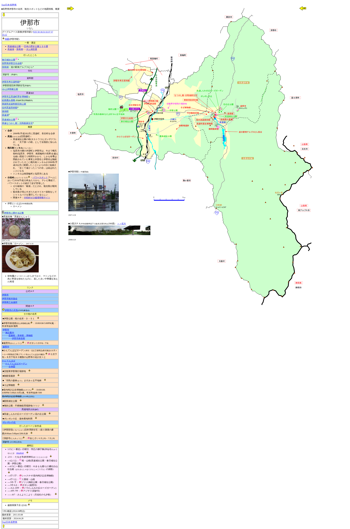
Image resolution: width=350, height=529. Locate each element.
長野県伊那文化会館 (12, 63)
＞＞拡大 (121, 223)
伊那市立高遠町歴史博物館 (15, 96)
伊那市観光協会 (9, 298)
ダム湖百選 (31, 49)
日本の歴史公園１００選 (36, 46)
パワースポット (40, 177)
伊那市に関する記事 (14, 213)
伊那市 (5, 295)
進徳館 (5, 111)
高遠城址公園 (14, 46)
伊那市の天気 (11, 310)
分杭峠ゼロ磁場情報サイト (37, 197)
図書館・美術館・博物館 (21, 335)
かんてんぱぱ (8, 361)
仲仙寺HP (20, 453)
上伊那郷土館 (10, 89)
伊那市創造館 (18, 338)
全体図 (12, 366)
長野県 (14, 522)
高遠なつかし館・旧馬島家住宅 (17, 123)
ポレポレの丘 (9, 422)
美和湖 (19, 49)
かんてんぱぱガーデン (16, 364)
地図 (7, 39)
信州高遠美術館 (9, 107)
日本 (8, 522)
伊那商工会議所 (9, 302)
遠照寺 (6, 347)
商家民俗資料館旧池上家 (14, 104)
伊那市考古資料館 (11, 82)
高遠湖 (11, 49)
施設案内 (9, 332)
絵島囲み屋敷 (8, 100)
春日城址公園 (8, 60)
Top (3, 522)
